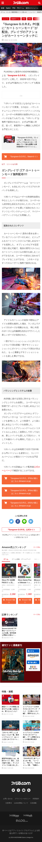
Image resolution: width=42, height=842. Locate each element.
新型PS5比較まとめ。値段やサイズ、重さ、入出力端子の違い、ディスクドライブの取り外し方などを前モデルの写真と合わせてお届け (10, 761)
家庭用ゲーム (15, 19)
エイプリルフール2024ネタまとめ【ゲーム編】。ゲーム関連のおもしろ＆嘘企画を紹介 (31, 735)
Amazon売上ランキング (14, 547)
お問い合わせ (8, 798)
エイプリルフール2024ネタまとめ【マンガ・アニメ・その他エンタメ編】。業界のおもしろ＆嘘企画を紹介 (31, 710)
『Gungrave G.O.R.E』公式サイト (21, 529)
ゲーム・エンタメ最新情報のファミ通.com (14, 12)
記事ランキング (9, 614)
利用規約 (36, 798)
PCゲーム (20, 8)
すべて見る (36, 547)
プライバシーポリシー (22, 798)
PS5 (13, 8)
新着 (2, 8)
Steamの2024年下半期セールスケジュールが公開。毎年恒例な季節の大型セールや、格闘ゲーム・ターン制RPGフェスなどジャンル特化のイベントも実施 (9, 631)
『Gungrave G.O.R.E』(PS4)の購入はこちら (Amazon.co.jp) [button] (23, 492)
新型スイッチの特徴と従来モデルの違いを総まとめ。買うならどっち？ (10, 709)
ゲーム (6, 559)
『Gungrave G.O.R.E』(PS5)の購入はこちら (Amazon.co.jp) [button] (23, 479)
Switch (8, 8)
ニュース (32, 12)
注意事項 (8, 803)
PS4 (29, 19)
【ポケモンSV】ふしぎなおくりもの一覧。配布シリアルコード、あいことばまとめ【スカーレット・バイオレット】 (10, 735)
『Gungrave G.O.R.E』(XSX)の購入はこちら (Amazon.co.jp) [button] (23, 504)
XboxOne (37, 19)
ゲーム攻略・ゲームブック (21, 559)
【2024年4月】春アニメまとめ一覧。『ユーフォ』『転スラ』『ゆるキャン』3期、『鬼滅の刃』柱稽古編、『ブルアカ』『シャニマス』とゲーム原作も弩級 (31, 761)
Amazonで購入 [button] (10, 601)
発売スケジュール (32, 8)
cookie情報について (21, 803)
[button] (33, 656)
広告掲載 (33, 803)
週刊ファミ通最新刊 (12, 645)
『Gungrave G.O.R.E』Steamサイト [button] (23, 156)
